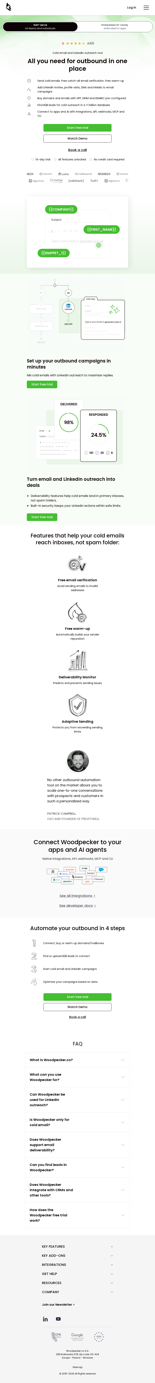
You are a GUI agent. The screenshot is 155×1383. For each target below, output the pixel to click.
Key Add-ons (53, 1255)
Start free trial (77, 128)
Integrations (54, 1264)
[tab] (40, 26)
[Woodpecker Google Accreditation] (77, 1337)
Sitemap (77, 1367)
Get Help (49, 1274)
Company (50, 1292)
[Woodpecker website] (9, 7)
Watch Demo (77, 138)
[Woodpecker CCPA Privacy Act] (56, 1337)
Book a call (77, 149)
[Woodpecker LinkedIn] (45, 1319)
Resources (51, 1283)
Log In (131, 7)
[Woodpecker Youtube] (58, 1319)
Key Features (53, 1246)
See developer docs (77, 905)
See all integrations (77, 895)
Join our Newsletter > (58, 1304)
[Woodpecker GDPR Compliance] (99, 1337)
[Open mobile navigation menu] (146, 7)
